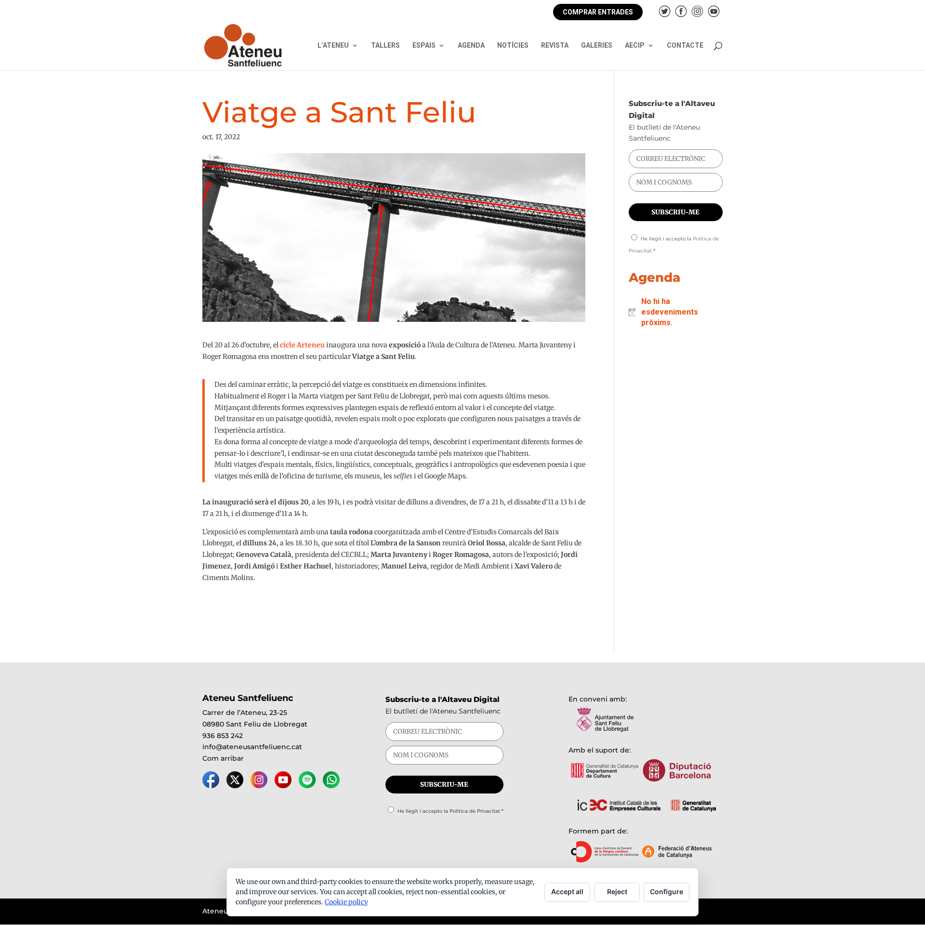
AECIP (635, 45)
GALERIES (596, 45)
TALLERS (385, 45)
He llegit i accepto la (450, 811)
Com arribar (223, 758)
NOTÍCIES (513, 45)
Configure (666, 891)
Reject (617, 891)
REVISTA (554, 45)
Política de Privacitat (474, 811)
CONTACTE (685, 45)
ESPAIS (424, 45)
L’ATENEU (333, 45)
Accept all (567, 891)
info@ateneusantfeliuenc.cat (252, 746)
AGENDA (471, 45)
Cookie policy (346, 902)
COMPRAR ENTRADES (598, 12)
